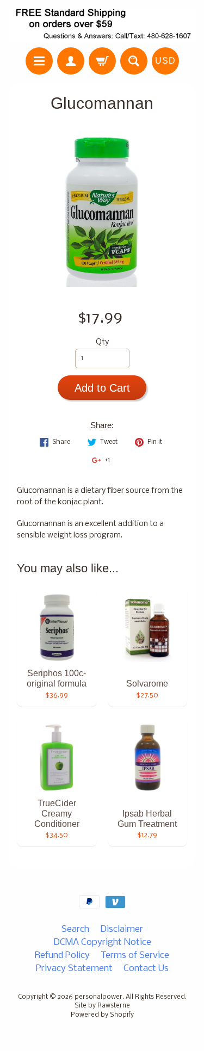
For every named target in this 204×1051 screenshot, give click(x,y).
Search (75, 929)
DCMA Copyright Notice (102, 942)
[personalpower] (102, 25)
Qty (102, 342)
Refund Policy (62, 955)
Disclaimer (121, 929)
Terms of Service (135, 955)
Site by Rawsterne (102, 1006)
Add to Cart (102, 388)
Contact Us (146, 968)
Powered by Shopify (102, 1015)
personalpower (98, 997)
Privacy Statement (74, 968)
